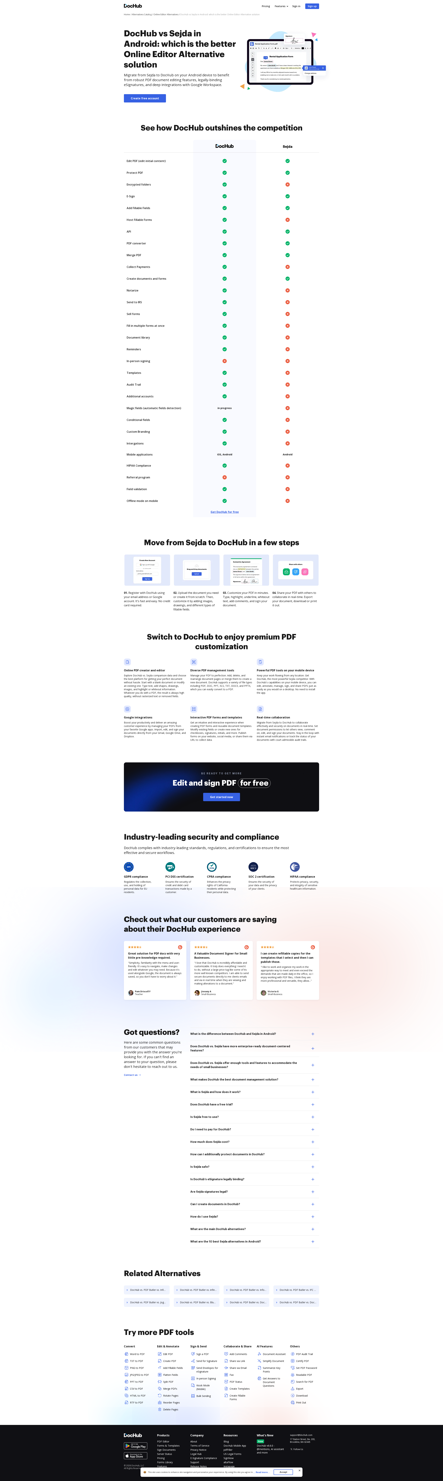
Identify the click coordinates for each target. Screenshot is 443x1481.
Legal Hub (196, 1454)
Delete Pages (170, 1409)
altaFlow (228, 1462)
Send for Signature (206, 1361)
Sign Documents (166, 1449)
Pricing (266, 6)
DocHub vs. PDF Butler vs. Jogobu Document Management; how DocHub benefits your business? (150, 1302)
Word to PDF (137, 1354)
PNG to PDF (137, 1368)
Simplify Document (273, 1361)
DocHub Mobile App (235, 1445)
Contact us (131, 1075)
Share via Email (238, 1368)
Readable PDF (304, 1374)
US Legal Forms (232, 1454)
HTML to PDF (138, 1395)
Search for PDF (304, 1381)
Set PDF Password (306, 1368)
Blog (226, 1441)
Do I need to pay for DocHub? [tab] (210, 1129)
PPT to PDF (136, 1381)
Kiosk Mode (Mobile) (203, 1387)
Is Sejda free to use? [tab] (204, 1117)
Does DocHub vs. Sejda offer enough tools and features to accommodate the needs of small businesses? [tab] (243, 1065)
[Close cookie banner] (299, 1470)
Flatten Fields (170, 1374)
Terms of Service (199, 1445)
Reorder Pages (171, 1402)
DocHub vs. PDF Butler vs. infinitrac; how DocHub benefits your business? (199, 1289)
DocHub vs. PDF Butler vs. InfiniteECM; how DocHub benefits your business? (150, 1289)
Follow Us (298, 1449)
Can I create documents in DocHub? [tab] (215, 1204)
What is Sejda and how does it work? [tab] (215, 1092)
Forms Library (165, 1462)
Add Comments (238, 1354)
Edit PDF (168, 1354)
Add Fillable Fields (173, 1368)
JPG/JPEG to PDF (139, 1374)
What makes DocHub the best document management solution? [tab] (234, 1079)
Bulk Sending (203, 1396)
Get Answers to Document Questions (271, 1382)
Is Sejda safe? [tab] (199, 1166)
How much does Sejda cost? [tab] (209, 1142)
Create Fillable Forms (237, 1397)
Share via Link (237, 1361)
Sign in (296, 6)
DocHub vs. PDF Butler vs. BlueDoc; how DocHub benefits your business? (199, 1302)
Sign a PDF (202, 1354)
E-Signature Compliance (203, 1458)
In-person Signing (206, 1378)
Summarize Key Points (271, 1369)
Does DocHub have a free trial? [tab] (211, 1104)
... (261, 1472)
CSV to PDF (136, 1388)
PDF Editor (163, 1441)
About (193, 1441)
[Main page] (133, 6)
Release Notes (198, 1466)
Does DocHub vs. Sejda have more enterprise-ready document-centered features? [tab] (240, 1048)
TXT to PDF (136, 1361)
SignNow (229, 1458)
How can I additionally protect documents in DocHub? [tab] (227, 1154)
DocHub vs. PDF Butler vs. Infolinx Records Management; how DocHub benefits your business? (249, 1289)
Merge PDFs (170, 1388)
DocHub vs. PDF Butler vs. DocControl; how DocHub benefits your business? (249, 1302)
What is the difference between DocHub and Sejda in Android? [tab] (233, 1034)
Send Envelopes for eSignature (207, 1369)
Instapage (229, 1466)
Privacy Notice (198, 1449)
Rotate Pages (170, 1395)
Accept (283, 1472)
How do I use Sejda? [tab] (204, 1216)
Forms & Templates (168, 1445)
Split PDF (168, 1381)
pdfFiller (228, 1449)
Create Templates (240, 1388)
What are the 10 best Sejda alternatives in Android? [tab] (225, 1241)
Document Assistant (274, 1354)
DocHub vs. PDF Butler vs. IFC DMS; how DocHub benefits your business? (299, 1289)
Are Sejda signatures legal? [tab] (209, 1191)
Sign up (312, 6)
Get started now (221, 797)
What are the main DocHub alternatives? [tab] (218, 1229)
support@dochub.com (301, 1435)
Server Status (164, 1454)
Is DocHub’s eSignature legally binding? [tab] (217, 1179)
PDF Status (236, 1381)
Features (280, 6)
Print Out (301, 1402)
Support (194, 1462)
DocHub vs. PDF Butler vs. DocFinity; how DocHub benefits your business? (299, 1302)
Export (299, 1388)
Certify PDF (302, 1361)
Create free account (145, 98)
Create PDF (169, 1361)
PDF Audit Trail (304, 1354)
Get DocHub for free (225, 512)
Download (302, 1395)
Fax (232, 1374)
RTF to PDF (136, 1402)
